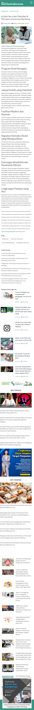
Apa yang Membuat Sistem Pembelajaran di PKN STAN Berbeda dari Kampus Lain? (16, 274)
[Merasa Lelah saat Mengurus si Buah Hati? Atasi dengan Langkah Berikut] (8, 630)
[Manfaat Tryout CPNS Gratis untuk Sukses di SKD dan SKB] (7, 343)
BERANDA (4, 11)
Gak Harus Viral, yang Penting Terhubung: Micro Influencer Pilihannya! (23, 324)
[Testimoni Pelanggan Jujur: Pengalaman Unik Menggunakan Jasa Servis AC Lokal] (7, 295)
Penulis (18, 317)
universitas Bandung (8, 242)
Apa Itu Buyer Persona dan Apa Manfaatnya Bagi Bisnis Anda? (22, 356)
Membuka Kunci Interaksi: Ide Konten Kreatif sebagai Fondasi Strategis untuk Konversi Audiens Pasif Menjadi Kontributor (23, 644)
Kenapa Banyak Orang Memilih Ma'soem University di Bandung (13, 254)
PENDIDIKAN (14, 11)
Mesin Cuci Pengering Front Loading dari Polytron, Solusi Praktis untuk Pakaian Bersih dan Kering (23, 596)
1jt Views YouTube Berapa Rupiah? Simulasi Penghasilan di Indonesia (23, 560)
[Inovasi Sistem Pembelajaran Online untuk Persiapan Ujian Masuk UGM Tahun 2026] (8, 584)
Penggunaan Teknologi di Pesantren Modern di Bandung (15, 264)
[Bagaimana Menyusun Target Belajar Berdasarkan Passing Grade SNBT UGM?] (8, 668)
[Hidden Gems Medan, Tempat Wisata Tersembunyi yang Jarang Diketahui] (8, 608)
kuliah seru (5, 239)
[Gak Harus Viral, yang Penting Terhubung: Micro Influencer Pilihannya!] (7, 328)
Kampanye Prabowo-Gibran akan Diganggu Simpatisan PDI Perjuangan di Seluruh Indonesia (14, 405)
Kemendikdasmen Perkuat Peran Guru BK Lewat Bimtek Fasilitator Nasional (15, 269)
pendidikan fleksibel (23, 242)
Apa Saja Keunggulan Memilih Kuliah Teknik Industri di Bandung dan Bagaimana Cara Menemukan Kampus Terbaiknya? (14, 281)
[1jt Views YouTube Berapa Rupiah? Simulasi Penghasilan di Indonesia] (8, 562)
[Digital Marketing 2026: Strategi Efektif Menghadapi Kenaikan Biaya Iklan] (8, 619)
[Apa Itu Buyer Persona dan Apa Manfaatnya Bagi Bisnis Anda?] (7, 357)
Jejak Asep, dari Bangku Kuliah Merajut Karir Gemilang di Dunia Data (14, 259)
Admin (27, 23)
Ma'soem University (10, 231)
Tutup (29, 678)
